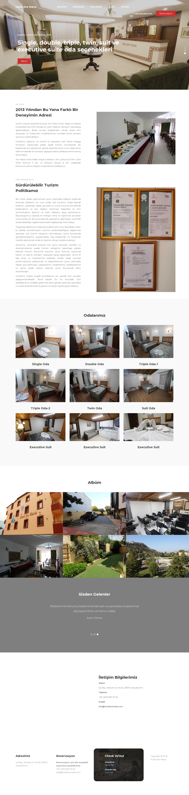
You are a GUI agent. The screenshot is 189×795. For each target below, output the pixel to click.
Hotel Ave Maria (26, 6)
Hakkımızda (78, 7)
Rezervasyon (165, 13)
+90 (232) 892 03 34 (143, 14)
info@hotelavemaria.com (111, 706)
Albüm (111, 7)
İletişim (125, 7)
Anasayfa (62, 7)
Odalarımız (96, 7)
